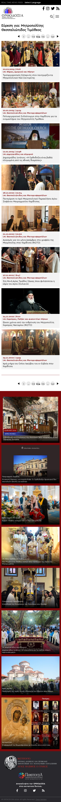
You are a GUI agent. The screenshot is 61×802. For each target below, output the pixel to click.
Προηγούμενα (19, 36)
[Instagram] (47, 8)
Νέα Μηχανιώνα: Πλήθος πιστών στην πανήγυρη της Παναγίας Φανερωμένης (27, 563)
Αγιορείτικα (7, 742)
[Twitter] (53, 8)
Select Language (33, 3)
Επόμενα (57, 36)
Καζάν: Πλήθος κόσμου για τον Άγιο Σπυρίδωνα (21, 520)
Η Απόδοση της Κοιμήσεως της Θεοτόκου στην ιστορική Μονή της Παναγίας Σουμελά (31, 438)
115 (43, 37)
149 (52, 37)
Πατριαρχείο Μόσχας (10, 518)
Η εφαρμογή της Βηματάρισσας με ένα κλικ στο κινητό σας (26, 745)
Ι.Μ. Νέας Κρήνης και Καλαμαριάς (16, 559)
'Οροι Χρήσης (41, 799)
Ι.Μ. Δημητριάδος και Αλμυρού (14, 647)
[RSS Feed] (58, 8)
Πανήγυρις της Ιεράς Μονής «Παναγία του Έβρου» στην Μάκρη (27, 691)
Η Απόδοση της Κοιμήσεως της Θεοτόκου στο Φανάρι (24, 604)
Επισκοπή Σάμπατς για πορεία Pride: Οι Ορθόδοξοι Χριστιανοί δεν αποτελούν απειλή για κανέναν (29, 480)
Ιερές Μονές (10, 434)
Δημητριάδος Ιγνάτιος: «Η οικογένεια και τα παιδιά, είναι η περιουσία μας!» (26, 651)
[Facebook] (43, 8)
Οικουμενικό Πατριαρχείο (12, 601)
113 (33, 37)
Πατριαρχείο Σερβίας (11, 476)
